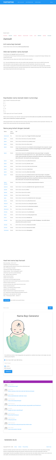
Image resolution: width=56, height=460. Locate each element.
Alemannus (6, 209)
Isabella (44, 35)
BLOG (51, 2)
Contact (19, 446)
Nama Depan (8, 360)
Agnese (5, 189)
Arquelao (49, 35)
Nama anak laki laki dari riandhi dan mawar (17, 395)
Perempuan (8, 368)
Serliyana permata (12, 419)
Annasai (5, 220)
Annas (5, 214)
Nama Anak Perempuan (13, 414)
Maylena (19, 35)
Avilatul (15, 35)
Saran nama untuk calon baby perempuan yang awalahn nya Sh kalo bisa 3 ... (25, 405)
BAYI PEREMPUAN (29, 2)
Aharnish (6, 203)
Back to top (49, 446)
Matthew (39, 35)
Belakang (20, 360)
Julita (35, 35)
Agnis (5, 198)
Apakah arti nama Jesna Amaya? (15, 410)
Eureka (31, 35)
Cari (50, 308)
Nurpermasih (25, 35)
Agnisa (5, 200)
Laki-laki (7, 366)
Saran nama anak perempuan (14, 400)
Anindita (5, 184)
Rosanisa (5, 35)
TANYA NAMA (38, 2)
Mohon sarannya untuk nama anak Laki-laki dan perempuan (21, 391)
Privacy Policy (25, 446)
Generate (8, 371)
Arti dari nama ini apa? (13, 386)
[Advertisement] (28, 16)
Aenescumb (6, 135)
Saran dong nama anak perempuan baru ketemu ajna (20, 424)
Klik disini (7, 300)
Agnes (5, 138)
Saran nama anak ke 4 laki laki (14, 429)
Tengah (14, 360)
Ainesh (5, 206)
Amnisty (5, 211)
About (15, 446)
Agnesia (5, 195)
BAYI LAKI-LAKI (21, 2)
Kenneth (10, 35)
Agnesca (6, 186)
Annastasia (6, 230)
